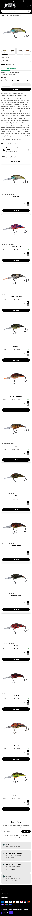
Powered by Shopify (23, 909)
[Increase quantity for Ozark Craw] (28, 502)
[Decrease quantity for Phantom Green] (28, 604)
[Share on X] (11, 156)
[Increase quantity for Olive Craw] (28, 452)
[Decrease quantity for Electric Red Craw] (28, 255)
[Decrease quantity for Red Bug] (28, 654)
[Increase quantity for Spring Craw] (28, 801)
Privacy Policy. (16, 837)
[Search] (29, 11)
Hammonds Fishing (11, 909)
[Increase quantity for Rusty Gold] (28, 751)
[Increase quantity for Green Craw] (28, 352)
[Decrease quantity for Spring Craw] (28, 803)
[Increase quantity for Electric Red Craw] (28, 253)
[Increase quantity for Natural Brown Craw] (28, 402)
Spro (7, 72)
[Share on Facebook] (7, 156)
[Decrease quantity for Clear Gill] (28, 205)
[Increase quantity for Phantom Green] (28, 602)
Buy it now (16, 89)
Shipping (3, 79)
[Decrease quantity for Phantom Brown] (28, 554)
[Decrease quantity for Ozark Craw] (28, 504)
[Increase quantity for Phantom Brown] (28, 552)
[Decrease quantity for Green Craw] (28, 355)
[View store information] (28, 150)
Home (3, 15)
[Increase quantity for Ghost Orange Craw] (28, 302)
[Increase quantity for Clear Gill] (28, 203)
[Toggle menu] (2, 6)
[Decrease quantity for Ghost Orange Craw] (28, 305)
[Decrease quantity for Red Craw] (28, 704)
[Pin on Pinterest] (15, 156)
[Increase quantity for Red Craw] (28, 701)
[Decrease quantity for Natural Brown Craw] (28, 404)
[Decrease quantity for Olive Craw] (28, 454)
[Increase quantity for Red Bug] (28, 652)
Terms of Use (24, 835)
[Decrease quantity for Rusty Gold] (28, 754)
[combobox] (16, 11)
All (7, 15)
